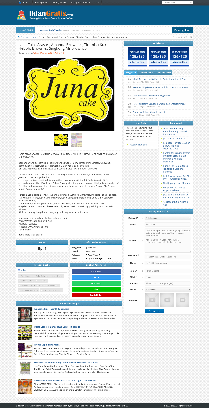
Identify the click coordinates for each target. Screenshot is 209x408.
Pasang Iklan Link (138, 144)
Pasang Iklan (182, 30)
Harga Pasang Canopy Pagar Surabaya (174, 189)
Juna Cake (42, 280)
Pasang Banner (59, 2)
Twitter (96, 277)
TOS (97, 2)
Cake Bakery (26, 276)
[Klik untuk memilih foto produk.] (152, 300)
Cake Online (57, 276)
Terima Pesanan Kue (29, 290)
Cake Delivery (42, 276)
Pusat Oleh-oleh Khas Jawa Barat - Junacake (57, 326)
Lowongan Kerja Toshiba (50, 30)
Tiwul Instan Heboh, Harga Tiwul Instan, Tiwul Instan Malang (66, 362)
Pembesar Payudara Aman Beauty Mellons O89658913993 (176, 145)
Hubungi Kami (41, 2)
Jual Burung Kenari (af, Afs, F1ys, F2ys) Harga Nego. (176, 177)
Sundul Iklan (96, 295)
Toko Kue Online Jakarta (53, 290)
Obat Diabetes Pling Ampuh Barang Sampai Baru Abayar (175, 131)
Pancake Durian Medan (49, 285)
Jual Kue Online (27, 280)
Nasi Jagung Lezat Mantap (176, 183)
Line (96, 289)
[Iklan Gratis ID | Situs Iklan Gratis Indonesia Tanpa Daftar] (44, 19)
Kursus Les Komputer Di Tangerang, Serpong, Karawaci (175, 168)
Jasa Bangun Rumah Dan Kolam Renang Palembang (176, 196)
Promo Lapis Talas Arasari (47, 344)
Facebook (96, 271)
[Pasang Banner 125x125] (137, 65)
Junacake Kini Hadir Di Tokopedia (51, 308)
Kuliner (24, 270)
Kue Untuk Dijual (28, 285)
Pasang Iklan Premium (81, 2)
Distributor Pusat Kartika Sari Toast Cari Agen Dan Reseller (65, 380)
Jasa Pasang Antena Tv (174, 138)
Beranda (26, 2)
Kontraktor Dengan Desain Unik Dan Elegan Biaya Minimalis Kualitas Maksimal (176, 157)
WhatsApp (96, 283)
